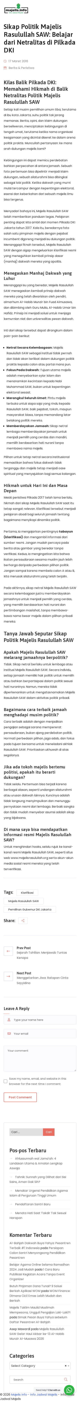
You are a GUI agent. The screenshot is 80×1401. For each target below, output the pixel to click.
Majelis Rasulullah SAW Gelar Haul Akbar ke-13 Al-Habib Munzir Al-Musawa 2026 (36, 1334)
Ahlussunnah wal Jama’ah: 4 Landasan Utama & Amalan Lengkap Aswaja (36, 1163)
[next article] (8, 976)
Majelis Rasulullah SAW (23, 901)
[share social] (23, 920)
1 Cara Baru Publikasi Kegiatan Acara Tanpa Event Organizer (37, 1274)
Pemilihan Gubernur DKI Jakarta (29, 909)
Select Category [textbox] (39, 1366)
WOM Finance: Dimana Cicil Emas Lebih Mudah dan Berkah (39, 1296)
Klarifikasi (27, 893)
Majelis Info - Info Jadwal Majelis (34, 1394)
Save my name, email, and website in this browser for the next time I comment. (37, 1081)
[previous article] (8, 951)
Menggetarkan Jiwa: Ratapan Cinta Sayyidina (42, 980)
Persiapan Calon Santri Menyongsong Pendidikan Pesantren (37, 1253)
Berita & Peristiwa (21, 68)
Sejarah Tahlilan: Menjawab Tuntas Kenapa (42, 955)
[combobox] (40, 1365)
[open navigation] (59, 8)
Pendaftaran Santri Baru (32, 1204)
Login (72, 8)
